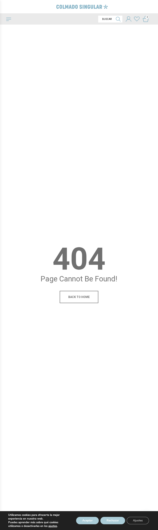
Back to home (79, 297)
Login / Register (128, 19)
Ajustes (138, 520)
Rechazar (113, 520)
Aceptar (87, 520)
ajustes (52, 526)
